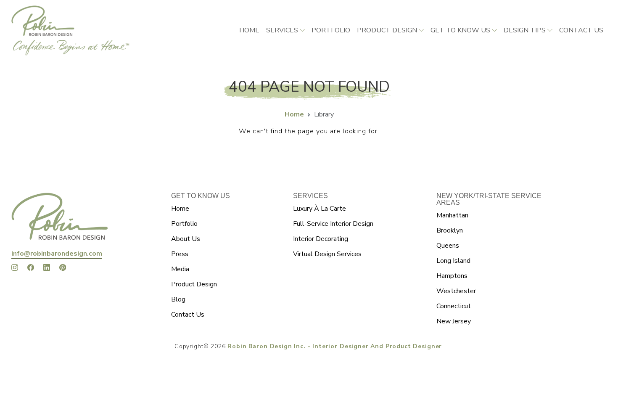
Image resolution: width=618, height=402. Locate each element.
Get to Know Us (460, 30)
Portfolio (331, 30)
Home (249, 30)
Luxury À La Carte (319, 208)
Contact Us (187, 314)
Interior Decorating (320, 238)
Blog (178, 299)
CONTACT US (581, 30)
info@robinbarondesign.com (56, 253)
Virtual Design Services (327, 254)
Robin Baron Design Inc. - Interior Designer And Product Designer (334, 346)
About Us (185, 238)
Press (179, 254)
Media (180, 269)
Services (282, 30)
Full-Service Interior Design (333, 223)
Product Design (387, 30)
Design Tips (525, 30)
